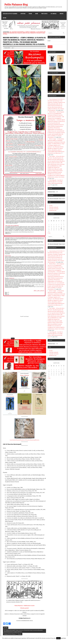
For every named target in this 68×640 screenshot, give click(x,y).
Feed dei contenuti (53, 207)
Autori (4, 18)
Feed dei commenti (53, 208)
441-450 (5, 627)
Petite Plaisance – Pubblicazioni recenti (24, 605)
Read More (63, 638)
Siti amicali (54, 13)
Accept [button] (58, 638)
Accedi (50, 205)
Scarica (37, 440)
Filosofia (19, 634)
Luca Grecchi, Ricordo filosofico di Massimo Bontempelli (23, 440)
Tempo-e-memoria (6, 338)
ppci (13, 47)
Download (13, 338)
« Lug (49, 232)
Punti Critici (44, 13)
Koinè (36, 13)
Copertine (23, 13)
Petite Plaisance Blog (16, 4)
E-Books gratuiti (24, 608)
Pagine (30, 13)
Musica (61, 13)
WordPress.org (52, 210)
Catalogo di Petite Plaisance (10, 13)
